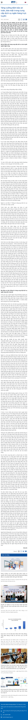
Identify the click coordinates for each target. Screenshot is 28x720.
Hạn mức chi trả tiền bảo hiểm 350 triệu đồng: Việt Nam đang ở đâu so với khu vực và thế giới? (14, 635)
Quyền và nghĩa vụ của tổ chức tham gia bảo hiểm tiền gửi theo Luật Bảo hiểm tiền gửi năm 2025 (14, 606)
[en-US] (25, 2)
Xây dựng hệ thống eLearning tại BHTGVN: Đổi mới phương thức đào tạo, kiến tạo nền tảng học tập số (14, 691)
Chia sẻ (15, 551)
